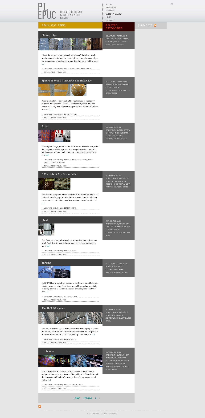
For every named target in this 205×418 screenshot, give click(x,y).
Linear (117, 42)
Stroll (45, 220)
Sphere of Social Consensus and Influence (67, 80)
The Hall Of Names (53, 308)
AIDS (121, 136)
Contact (110, 20)
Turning (46, 263)
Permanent (122, 36)
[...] (43, 63)
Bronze (120, 44)
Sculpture (111, 36)
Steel (114, 93)
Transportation (122, 227)
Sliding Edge (49, 35)
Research (111, 7)
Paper (124, 139)
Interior (109, 181)
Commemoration (113, 90)
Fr (172, 4)
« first (77, 398)
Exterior (110, 39)
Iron (114, 44)
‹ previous (87, 398)
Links (108, 17)
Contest (109, 42)
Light (114, 369)
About (109, 4)
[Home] (60, 18)
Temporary (124, 130)
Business (118, 267)
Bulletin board (113, 14)
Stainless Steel (113, 139)
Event (108, 136)
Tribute (109, 187)
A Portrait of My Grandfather (60, 174)
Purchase (118, 269)
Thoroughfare (121, 39)
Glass (108, 369)
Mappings (110, 11)
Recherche (48, 351)
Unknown (110, 133)
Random (109, 272)
